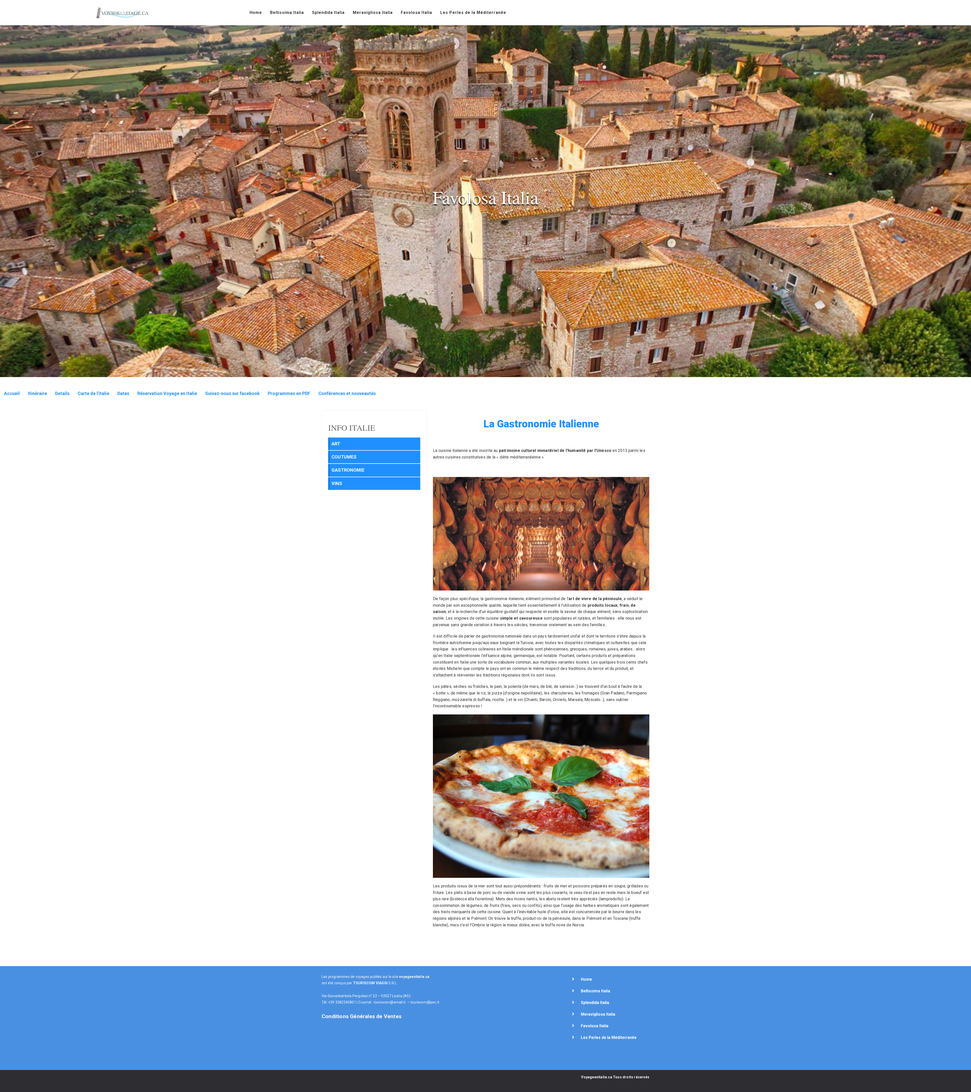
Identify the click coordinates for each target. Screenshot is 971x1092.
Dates (123, 393)
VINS (337, 483)
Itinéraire (37, 393)
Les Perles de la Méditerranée (473, 12)
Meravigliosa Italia (373, 12)
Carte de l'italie (93, 393)
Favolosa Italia (416, 12)
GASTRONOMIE (348, 470)
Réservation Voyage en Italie (167, 393)
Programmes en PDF (289, 393)
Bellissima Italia (287, 12)
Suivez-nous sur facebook (232, 393)
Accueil (12, 393)
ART (336, 443)
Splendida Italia (328, 12)
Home (256, 12)
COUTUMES (344, 457)
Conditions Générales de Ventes (362, 1016)
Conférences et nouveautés (347, 393)
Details (62, 393)
